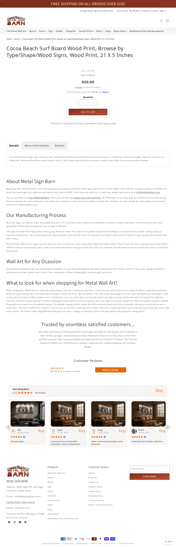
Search (92, 473)
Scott (39, 430)
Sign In (163, 11)
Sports (51, 477)
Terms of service (110, 543)
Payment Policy (95, 487)
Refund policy (96, 543)
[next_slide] (167, 427)
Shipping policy (82, 543)
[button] (161, 21)
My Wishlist (134, 11)
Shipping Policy (96, 496)
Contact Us (94, 482)
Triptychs (52, 496)
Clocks (50, 491)
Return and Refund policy (100, 505)
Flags (50, 509)
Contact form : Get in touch (20, 502)
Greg (79, 430)
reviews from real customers (87, 197)
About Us (93, 477)
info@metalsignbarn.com (148, 192)
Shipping (78, 87)
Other (50, 505)
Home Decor (53, 514)
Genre (17, 39)
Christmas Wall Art (56, 473)
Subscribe (149, 476)
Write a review (110, 369)
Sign (50, 487)
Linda (160, 430)
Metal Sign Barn (54, 544)
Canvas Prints (54, 500)
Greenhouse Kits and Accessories (63, 518)
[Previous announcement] (7, 3)
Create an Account (150, 11)
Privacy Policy (95, 491)
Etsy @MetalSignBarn (39, 197)
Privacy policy (69, 543)
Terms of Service (96, 500)
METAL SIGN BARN (17, 481)
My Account (122, 11)
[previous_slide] (8, 427)
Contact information (126, 543)
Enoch (120, 430)
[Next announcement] (168, 3)
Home (9, 39)
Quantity (88, 97)
